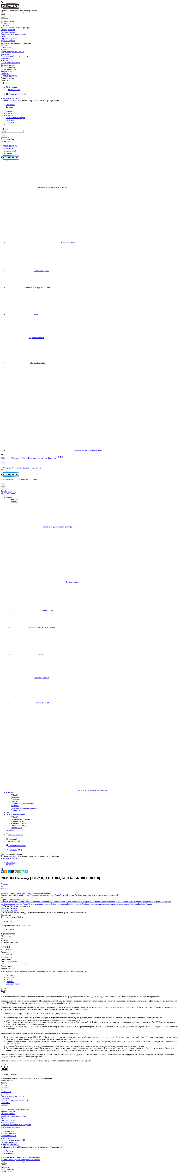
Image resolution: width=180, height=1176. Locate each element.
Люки (25, 904)
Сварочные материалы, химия (42, 895)
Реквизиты (5, 1103)
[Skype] (23, 871)
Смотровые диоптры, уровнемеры (115, 904)
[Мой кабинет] (2, 465)
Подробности (6, 957)
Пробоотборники (74, 904)
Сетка (57, 895)
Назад (15, 499)
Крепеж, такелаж (8, 895)
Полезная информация (20, 819)
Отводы (64, 904)
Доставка (10, 982)
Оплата (9, 979)
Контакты (5, 1098)
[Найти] (3, 16)
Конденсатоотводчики (138, 902)
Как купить (10, 977)
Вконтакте (10, 105)
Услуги (4, 1083)
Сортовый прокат (67, 895)
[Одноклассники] (5, 871)
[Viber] (16, 871)
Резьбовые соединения (91, 904)
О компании (6, 1092)
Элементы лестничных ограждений (103, 895)
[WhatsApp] (19, 871)
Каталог (14, 502)
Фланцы (148, 904)
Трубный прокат (81, 895)
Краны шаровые (154, 902)
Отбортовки (55, 904)
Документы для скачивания (12, 1096)
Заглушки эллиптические (42, 902)
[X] (12, 871)
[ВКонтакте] (2, 871)
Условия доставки (8, 1133)
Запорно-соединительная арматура (15, 1109)
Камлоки (72, 902)
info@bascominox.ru (11, 98)
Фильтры (141, 904)
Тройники (133, 904)
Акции (4, 1085)
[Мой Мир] (9, 871)
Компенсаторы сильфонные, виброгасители (110, 902)
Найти (4, 1165)
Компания (15, 797)
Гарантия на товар (8, 1136)
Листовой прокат (22, 895)
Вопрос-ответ (6, 1138)
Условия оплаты (7, 1131)
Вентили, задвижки (9, 902)
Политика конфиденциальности (14, 1100)
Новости (4, 1094)
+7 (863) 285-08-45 (9, 76)
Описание (10, 975)
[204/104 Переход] (9, 908)
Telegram (9, 107)
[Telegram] (26, 871)
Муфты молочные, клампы (39, 904)
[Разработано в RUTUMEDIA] (20, 1160)
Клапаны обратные (84, 902)
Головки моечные (24, 902)
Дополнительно (12, 984)
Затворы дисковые (61, 902)
